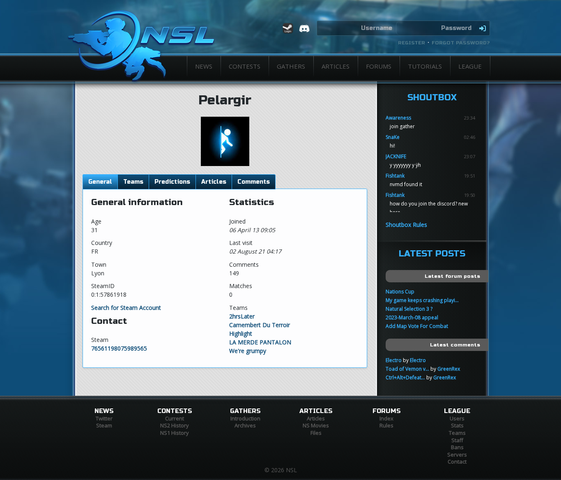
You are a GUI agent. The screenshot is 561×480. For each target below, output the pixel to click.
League (470, 66)
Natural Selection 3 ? (409, 308)
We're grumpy (247, 351)
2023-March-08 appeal (412, 317)
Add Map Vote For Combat (417, 326)
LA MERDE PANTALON (260, 342)
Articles (335, 66)
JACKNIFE (396, 156)
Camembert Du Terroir (259, 325)
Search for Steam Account (126, 308)
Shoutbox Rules (406, 224)
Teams (457, 432)
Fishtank (395, 175)
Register (411, 43)
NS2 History (174, 425)
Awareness (398, 117)
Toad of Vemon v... (407, 368)
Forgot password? (461, 43)
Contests (244, 66)
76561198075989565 (119, 348)
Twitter (104, 418)
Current (174, 418)
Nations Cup (400, 291)
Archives (245, 425)
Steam (104, 425)
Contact (457, 461)
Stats (457, 425)
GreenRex (448, 368)
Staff (457, 440)
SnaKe (393, 137)
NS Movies (316, 425)
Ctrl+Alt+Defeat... (405, 377)
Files (316, 432)
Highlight (240, 333)
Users (457, 418)
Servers (457, 454)
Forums (378, 66)
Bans (457, 447)
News (203, 66)
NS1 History (174, 432)
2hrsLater (242, 316)
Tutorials (425, 66)
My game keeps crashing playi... (422, 300)
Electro (394, 360)
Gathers (291, 66)
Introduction (245, 418)
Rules (386, 425)
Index (386, 418)
